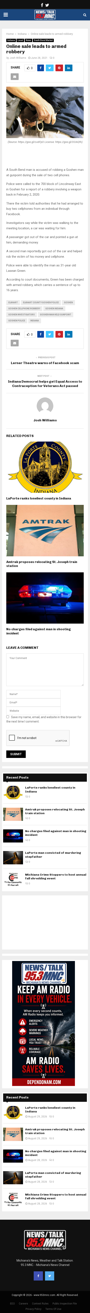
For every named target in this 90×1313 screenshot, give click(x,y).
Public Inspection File (65, 1303)
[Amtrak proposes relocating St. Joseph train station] (13, 814)
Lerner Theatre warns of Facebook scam (45, 363)
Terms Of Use (53, 1309)
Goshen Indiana (54, 308)
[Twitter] (49, 1276)
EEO (12, 1303)
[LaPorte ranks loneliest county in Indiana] (13, 792)
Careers (23, 1303)
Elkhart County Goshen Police (41, 302)
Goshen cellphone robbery (24, 308)
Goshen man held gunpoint (55, 314)
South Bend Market (43, 40)
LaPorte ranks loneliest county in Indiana (38, 498)
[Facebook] (38, 1276)
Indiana (11, 40)
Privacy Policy (33, 1309)
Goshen (68, 302)
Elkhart (13, 302)
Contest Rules (40, 1303)
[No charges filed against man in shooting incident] (13, 835)
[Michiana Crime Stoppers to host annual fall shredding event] (13, 879)
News (28, 40)
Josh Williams (18, 57)
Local (20, 40)
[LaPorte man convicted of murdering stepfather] (13, 857)
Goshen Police (16, 321)
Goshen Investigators (21, 314)
